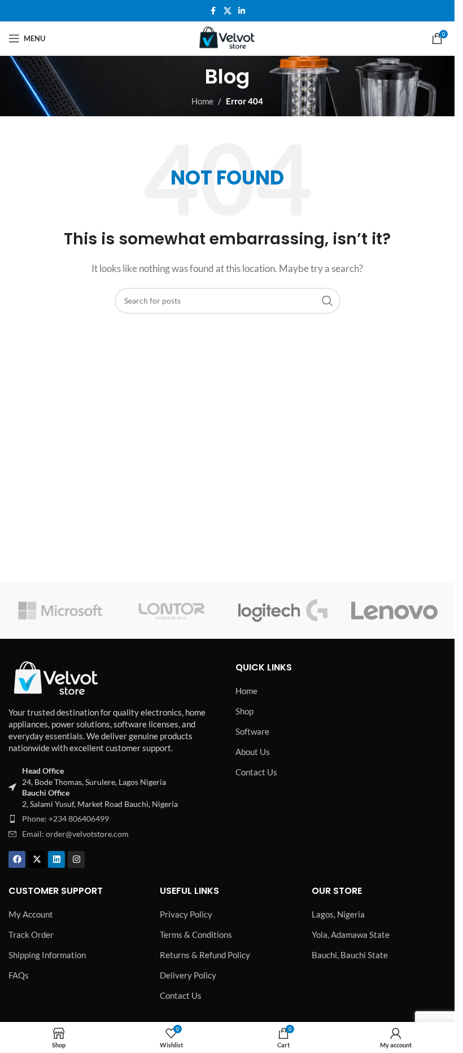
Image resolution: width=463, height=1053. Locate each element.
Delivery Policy (188, 975)
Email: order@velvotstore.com (75, 834)
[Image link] (56, 677)
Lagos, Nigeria (338, 914)
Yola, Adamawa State (351, 934)
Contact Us (256, 772)
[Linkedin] (56, 859)
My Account (30, 914)
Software (252, 731)
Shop (244, 711)
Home (202, 101)
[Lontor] (171, 610)
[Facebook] (16, 859)
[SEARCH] (327, 301)
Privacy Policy (186, 914)
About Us (252, 752)
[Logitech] (282, 610)
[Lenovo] (394, 610)
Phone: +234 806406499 (65, 818)
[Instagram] (76, 859)
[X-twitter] (36, 859)
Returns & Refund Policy (205, 955)
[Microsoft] (60, 610)
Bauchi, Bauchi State (350, 955)
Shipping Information (47, 955)
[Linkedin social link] (241, 11)
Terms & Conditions (196, 934)
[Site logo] (227, 37)
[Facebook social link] (213, 11)
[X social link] (227, 11)
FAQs (18, 975)
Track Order (31, 934)
